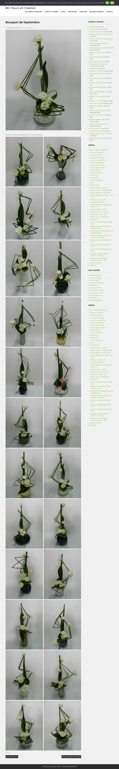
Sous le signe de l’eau (98, 168)
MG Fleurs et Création (20, 8)
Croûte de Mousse (97, 173)
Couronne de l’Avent (96, 115)
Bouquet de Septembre (97, 124)
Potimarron (94, 175)
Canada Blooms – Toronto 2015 (101, 193)
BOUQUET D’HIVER (96, 71)
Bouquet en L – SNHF (97, 101)
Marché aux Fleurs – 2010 (99, 214)
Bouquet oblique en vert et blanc (100, 34)
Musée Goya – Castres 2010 (100, 217)
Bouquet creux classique (97, 96)
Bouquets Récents (97, 11)
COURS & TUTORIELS (52, 11)
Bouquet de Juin (12, 756)
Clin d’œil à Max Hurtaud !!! (98, 87)
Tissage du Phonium (96, 52)
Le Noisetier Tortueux (96, 57)
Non (112, 3)
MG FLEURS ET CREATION (33, 11)
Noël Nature (95, 178)
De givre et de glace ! (96, 106)
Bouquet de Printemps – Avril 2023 (101, 133)
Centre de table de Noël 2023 (99, 110)
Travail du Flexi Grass (96, 131)
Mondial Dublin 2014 (97, 202)
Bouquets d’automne (96, 83)
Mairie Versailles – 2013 (98, 209)
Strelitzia (92, 27)
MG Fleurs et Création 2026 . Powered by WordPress (59, 766)
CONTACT (109, 11)
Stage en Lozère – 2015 (98, 200)
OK (107, 3)
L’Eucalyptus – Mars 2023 (98, 138)
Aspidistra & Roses (97, 155)
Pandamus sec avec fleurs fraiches (101, 48)
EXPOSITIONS (72, 11)
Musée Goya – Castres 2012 (99, 212)
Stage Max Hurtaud (96, 103)
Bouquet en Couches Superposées (101, 39)
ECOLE (63, 11)
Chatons (92, 68)
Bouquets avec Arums (97, 32)
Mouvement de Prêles (98, 160)
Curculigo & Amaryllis (97, 157)
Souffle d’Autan (96, 170)
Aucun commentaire (26, 28)
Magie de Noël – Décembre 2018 (101, 190)
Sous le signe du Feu (97, 165)
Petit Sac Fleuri (94, 29)
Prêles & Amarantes (97, 163)
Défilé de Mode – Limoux (99, 188)
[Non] (117, 3)
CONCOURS (83, 11)
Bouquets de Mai (95, 61)
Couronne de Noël (97, 180)
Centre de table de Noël (97, 43)
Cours (7, 753)
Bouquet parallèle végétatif (71, 756)
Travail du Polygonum (97, 78)
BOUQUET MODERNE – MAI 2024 (101, 92)
